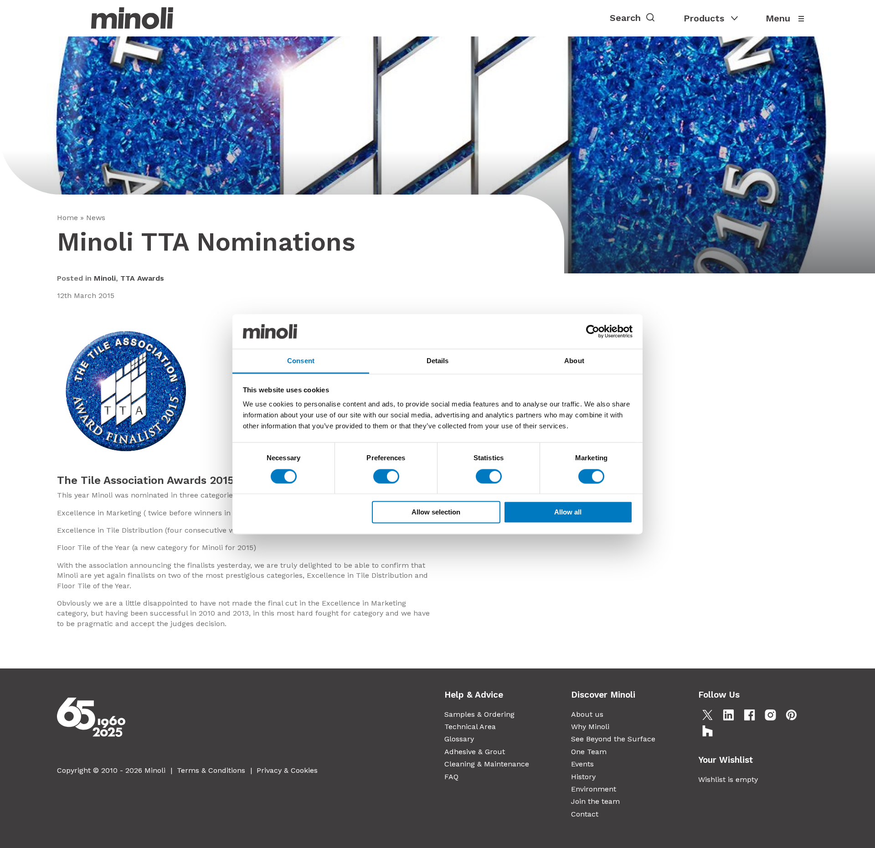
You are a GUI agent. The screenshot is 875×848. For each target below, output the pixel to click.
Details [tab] (438, 361)
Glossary (459, 739)
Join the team (595, 801)
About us (587, 714)
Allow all (568, 512)
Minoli (105, 278)
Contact (584, 814)
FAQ (451, 776)
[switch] (386, 476)
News (95, 217)
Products (704, 18)
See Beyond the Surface (613, 739)
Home (67, 217)
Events (582, 764)
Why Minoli (590, 726)
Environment (593, 789)
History (583, 776)
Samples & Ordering (479, 714)
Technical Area (470, 726)
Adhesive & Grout (474, 751)
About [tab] (574, 361)
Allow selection (436, 512)
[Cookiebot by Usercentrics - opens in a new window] (593, 331)
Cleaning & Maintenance (486, 764)
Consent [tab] (300, 361)
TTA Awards (142, 278)
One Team (589, 751)
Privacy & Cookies (287, 770)
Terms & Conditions (211, 770)
